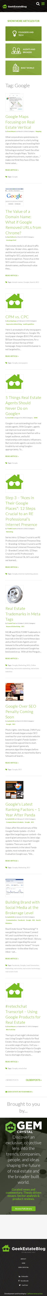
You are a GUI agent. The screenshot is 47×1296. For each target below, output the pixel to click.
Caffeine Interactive (35, 1293)
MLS (28, 665)
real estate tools (11, 972)
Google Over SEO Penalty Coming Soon (20, 711)
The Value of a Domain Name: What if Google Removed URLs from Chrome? (23, 222)
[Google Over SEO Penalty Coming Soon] (14, 700)
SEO (37, 282)
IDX (33, 920)
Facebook (21, 920)
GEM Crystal (23, 1267)
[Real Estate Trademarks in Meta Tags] (14, 602)
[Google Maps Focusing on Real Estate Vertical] (14, 111)
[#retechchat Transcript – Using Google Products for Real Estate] (14, 997)
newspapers (23, 363)
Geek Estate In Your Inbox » (20, 1092)
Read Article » (12, 170)
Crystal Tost (11, 623)
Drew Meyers (11, 131)
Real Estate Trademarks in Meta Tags (22, 613)
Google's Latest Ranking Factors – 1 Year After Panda (22, 809)
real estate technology (31, 968)
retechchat (22, 1068)
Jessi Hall (10, 418)
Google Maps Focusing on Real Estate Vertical (20, 122)
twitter (24, 1285)
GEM (23, 1263)
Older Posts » (34, 1080)
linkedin (24, 1276)
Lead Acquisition (28, 324)
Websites (8, 923)
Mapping (38, 131)
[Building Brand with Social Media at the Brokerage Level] (14, 896)
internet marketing (25, 574)
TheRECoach (11, 528)
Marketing (9, 532)
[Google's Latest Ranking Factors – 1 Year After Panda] (14, 798)
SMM (35, 418)
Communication (11, 920)
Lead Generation (32, 965)
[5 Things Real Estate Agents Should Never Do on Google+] (14, 388)
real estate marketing (22, 668)
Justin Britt (10, 721)
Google (15, 177)
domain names (17, 282)
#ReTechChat (10, 1029)
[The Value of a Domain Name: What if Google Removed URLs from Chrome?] (14, 205)
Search (32, 282)
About (23, 1259)
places (35, 574)
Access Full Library (23, 1208)
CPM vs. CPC (17, 316)
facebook (24, 1281)
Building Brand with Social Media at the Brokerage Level (22, 907)
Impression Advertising (14, 324)
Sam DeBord (11, 237)
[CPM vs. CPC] (14, 307)
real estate (18, 968)
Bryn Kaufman (11, 321)
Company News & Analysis (15, 822)
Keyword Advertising (13, 626)
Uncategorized (11, 240)
